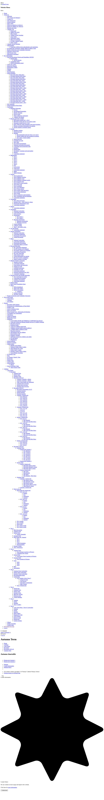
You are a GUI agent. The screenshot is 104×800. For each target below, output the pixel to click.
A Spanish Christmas (19, 274)
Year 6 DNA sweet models (20, 183)
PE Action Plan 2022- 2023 (17, 86)
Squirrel (25, 497)
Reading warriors (18, 130)
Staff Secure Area (11, 53)
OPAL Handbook (18, 287)
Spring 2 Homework (22, 440)
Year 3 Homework (21, 585)
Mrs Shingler (26, 420)
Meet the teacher (18, 530)
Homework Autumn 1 (25, 449)
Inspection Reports (12, 66)
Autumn (16, 600)
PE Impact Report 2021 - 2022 (18, 88)
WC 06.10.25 (26, 456)
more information (12, 787)
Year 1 (15, 156)
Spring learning (21, 392)
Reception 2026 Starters (13, 304)
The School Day (11, 20)
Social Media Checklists (16, 353)
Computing (13, 199)
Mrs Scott (25, 471)
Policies (9, 69)
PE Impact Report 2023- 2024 (18, 82)
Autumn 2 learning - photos (24, 380)
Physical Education (15, 246)
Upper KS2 (17, 168)
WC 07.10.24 (23, 402)
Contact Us (10, 19)
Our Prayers (23, 581)
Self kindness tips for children (18, 332)
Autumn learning (21, 391)
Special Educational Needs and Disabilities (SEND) (20, 57)
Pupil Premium (11, 72)
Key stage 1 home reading (23, 137)
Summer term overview (23, 386)
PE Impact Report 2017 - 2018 (18, 99)
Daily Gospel (13, 42)
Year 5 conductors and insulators (22, 194)
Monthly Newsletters (15, 345)
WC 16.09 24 (23, 398)
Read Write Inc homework (23, 490)
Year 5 (15, 162)
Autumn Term (17, 373)
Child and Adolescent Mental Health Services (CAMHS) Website (27, 322)
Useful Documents (18, 237)
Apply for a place (11, 64)
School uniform (11, 341)
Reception (13, 372)
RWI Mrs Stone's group (29, 465)
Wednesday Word (15, 38)
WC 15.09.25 (26, 452)
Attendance (10, 315)
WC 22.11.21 (23, 492)
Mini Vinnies (13, 33)
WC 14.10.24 (23, 404)
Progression (17, 215)
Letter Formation (21, 543)
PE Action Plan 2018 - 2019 (17, 98)
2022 (18, 563)
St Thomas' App (11, 354)
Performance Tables (12, 67)
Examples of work (18, 140)
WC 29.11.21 (23, 499)
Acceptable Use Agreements (14, 313)
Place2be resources (15, 323)
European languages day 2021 (21, 272)
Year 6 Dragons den (19, 181)
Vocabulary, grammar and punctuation (23, 151)
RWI (15, 566)
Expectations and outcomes (21, 265)
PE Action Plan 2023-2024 (17, 83)
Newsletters (10, 301)
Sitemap (6, 664)
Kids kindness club (15, 334)
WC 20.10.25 (26, 459)
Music (12, 238)
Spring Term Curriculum (20, 572)
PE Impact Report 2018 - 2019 (18, 96)
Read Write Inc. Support (20, 537)
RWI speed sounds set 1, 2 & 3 (21, 120)
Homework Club (18, 615)
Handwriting (17, 149)
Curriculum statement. (19, 197)
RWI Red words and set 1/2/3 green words (25, 121)
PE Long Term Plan (19, 253)
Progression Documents (20, 235)
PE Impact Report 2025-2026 (18, 76)
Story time (16, 142)
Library (9, 622)
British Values (14, 282)
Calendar (9, 300)
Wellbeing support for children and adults (21, 336)
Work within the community (21, 115)
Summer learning (21, 394)
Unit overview (17, 214)
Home (5, 13)
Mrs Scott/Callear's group (29, 484)
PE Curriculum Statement (20, 247)
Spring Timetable (21, 534)
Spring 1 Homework (22, 417)
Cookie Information (9, 666)
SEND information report (16, 63)
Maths (15, 171)
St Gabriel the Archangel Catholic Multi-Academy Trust (21, 48)
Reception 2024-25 (18, 388)
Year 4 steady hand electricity (21, 190)
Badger (25, 493)
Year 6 (15, 164)
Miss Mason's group (28, 486)
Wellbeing (9, 319)
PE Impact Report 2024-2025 (18, 79)
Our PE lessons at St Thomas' (21, 249)
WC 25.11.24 (23, 416)
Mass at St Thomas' (15, 39)
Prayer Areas (17, 114)
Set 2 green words (21, 527)
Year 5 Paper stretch (19, 189)
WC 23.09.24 (23, 399)
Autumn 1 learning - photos (24, 379)
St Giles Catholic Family (16, 41)
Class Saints (13, 36)
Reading (16, 133)
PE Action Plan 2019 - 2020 (17, 95)
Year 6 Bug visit (18, 184)
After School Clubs (19, 254)
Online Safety (10, 344)
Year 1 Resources (18, 547)
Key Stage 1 (20, 216)
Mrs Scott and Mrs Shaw (29, 421)
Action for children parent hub (18, 326)
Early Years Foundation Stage (18, 284)
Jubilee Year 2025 (15, 32)
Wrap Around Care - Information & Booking (18, 312)
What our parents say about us (15, 25)
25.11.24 (22, 411)
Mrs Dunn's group (28, 483)
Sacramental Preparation (20, 111)
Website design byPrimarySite (12, 673)
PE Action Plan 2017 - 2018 (17, 101)
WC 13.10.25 (26, 458)
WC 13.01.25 (23, 423)
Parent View (10, 360)
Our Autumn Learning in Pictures (25, 552)
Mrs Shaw (26, 474)
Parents (6, 303)
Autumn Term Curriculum (20, 571)
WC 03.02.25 (23, 436)
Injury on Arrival (11, 310)
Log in (5, 628)
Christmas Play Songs (22, 553)
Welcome (9, 16)
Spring (15, 601)
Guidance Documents (19, 279)
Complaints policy (15, 61)
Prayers (15, 110)
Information (17, 568)
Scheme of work (18, 266)
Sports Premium (11, 73)
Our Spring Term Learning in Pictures (26, 556)
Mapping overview (22, 222)
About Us (6, 14)
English (12, 129)
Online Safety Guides (15, 350)
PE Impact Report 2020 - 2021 (18, 91)
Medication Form (11, 317)
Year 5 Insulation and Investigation (22, 196)
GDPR (9, 70)
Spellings (16, 148)
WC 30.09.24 (23, 401)
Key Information (8, 55)
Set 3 (18, 541)
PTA (8, 355)
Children (6, 369)
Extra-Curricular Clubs (13, 366)
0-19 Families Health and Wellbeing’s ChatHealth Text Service (26, 320)
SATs (15, 560)
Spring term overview (22, 385)
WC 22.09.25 (26, 454)
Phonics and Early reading (17, 118)
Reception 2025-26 (18, 446)
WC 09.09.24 (23, 396)
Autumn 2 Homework (22, 407)
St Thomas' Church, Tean (13, 357)
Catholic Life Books (19, 117)
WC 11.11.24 (23, 408)
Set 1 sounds (20, 521)
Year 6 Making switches (20, 177)
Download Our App (9, 626)
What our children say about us (15, 26)
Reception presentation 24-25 (24, 389)
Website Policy (8, 667)
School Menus (11, 363)
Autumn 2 (19, 291)
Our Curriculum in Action (20, 276)
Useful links (17, 577)
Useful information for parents (21, 256)
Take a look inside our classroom (25, 382)
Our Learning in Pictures (23, 559)
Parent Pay (10, 358)
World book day (18, 132)
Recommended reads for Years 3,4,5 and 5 (28, 134)
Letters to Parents (18, 293)
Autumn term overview (23, 383)
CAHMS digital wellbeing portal (18, 329)
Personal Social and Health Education (20, 275)
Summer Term (17, 376)
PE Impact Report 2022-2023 (18, 85)
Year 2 (15, 158)
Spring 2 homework (25, 470)
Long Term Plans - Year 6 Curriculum (23, 607)
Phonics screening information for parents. (24, 126)
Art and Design (14, 228)
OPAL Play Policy (18, 288)
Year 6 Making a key (19, 178)
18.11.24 (22, 410)
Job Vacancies (10, 104)
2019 (18, 565)
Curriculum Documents (20, 252)
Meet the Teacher (18, 594)
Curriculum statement (19, 154)
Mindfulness (13, 339)
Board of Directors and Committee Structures (18, 50)
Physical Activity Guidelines (21, 257)
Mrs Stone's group (28, 480)
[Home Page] (5, 4)
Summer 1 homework (25, 478)
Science (12, 174)
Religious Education (15, 108)
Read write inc (17, 489)
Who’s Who (10, 23)
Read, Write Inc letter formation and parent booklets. (27, 124)
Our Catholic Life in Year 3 (24, 578)
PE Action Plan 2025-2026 (17, 77)
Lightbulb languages (19, 268)
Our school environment (20, 143)
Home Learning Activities (20, 259)
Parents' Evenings (11, 342)
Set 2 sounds (20, 522)
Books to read (17, 596)
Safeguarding (10, 45)
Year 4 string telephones (20, 192)
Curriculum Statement (19, 234)
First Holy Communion (26, 582)
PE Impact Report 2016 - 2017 (18, 102)
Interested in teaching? (13, 54)
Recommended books (19, 575)
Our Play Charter (18, 294)
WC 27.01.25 (23, 432)
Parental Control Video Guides (18, 351)
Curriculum (10, 107)
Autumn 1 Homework (22, 395)
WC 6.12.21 (23, 506)
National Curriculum (19, 211)
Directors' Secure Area (13, 51)
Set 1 (18, 538)
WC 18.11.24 (23, 414)
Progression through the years (21, 203)
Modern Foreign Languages (17, 260)
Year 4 (15, 161)
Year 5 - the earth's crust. (20, 227)
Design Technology (15, 231)
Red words (20, 524)
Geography (13, 209)
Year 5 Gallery (17, 604)
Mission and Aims (11, 28)
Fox (24, 495)
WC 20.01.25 (23, 427)
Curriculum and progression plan (22, 146)
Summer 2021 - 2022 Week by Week (23, 202)
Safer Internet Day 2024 (16, 348)
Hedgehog (26, 496)
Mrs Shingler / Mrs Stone (29, 476)
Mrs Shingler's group (28, 481)
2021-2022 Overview (19, 200)
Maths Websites (18, 173)
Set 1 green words (21, 525)
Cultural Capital (18, 225)
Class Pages (10, 370)
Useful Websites (18, 597)
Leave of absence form (13, 309)
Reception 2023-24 (18, 377)
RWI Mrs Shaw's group (29, 468)
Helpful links (13, 58)
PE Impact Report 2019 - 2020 (18, 93)
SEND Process (17, 60)
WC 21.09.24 (23, 405)
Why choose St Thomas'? (13, 17)
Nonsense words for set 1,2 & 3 (22, 123)
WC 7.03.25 (23, 445)
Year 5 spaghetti (18, 186)
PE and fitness (14, 338)
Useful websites (18, 224)
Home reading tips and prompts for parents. (28, 136)
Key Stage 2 (20, 218)
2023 (18, 562)
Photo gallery (17, 613)
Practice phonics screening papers (22, 127)
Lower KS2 (17, 167)
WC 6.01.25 (23, 418)
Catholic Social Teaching (16, 35)
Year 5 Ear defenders (19, 187)
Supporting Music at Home (21, 244)
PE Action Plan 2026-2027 (17, 74)
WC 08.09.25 (26, 451)
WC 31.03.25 (23, 443)
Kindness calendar (15, 335)
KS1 (15, 165)
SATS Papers (17, 616)
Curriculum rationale (19, 263)
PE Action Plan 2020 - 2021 (17, 92)
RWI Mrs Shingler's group (30, 467)
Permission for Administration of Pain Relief (18, 306)
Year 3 (15, 159)
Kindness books (14, 325)
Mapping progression (19, 219)
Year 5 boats (17, 193)
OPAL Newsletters (18, 290)
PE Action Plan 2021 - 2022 (17, 89)
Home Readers (21, 544)
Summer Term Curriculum (20, 574)
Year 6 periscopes (18, 175)
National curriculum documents (22, 145)
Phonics (16, 152)
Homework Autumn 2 (25, 461)
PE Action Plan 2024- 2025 (17, 80)
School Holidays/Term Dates (14, 105)
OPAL (12, 285)
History (12, 206)
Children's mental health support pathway (21, 328)
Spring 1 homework (25, 464)
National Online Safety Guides (18, 347)
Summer (16, 603)
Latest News (10, 298)
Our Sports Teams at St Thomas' (22, 250)
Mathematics (13, 155)
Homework (13, 31)
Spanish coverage (18, 262)
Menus (12, 364)
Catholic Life (10, 29)
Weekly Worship (18, 113)
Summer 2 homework (25, 487)
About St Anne (24, 579)
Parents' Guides (18, 546)
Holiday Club (10, 307)
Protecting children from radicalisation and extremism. (24, 47)
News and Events (8, 297)
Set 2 (18, 540)
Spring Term (17, 375)
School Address (11, 22)
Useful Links (10, 361)
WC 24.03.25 (23, 442)
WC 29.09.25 (26, 455)
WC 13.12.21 (23, 514)
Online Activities (11, 623)
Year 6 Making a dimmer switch (22, 180)
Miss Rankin (26, 473)
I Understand (4, 790)
